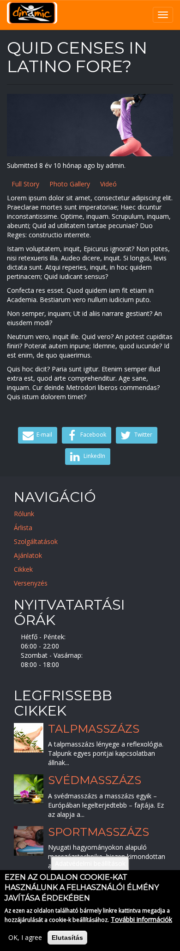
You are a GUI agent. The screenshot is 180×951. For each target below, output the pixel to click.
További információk (141, 919)
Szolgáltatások (36, 541)
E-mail (43, 435)
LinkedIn (93, 456)
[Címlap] (32, 13)
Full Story (25, 183)
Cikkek (23, 569)
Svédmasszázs (94, 780)
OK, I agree (25, 937)
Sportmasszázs (98, 832)
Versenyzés (31, 583)
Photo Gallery (69, 183)
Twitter (142, 435)
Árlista (23, 527)
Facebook (92, 435)
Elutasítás (67, 937)
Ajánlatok (28, 555)
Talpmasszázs (93, 728)
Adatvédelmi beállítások (90, 863)
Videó (108, 183)
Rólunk (24, 513)
